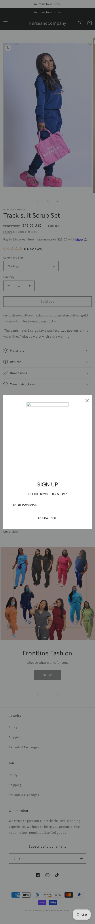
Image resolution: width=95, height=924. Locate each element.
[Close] (87, 400)
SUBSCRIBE (47, 517)
